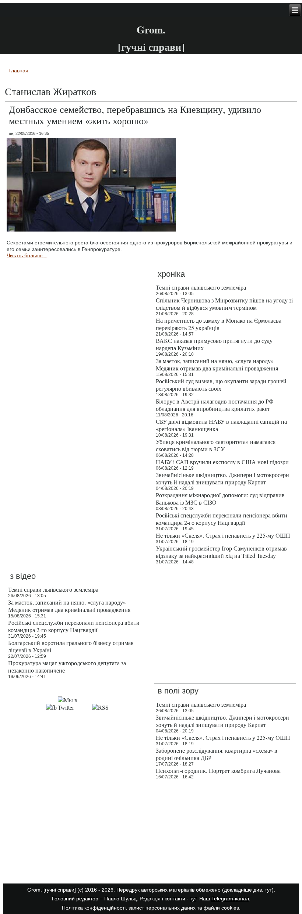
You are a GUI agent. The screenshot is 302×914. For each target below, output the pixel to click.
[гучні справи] (59, 890)
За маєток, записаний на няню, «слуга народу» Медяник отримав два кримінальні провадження (217, 364)
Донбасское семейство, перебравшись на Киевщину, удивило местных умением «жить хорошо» (135, 115)
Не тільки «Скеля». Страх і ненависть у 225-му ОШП (223, 535)
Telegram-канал (230, 899)
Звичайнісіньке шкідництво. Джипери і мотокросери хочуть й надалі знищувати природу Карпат (222, 478)
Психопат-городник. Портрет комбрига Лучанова (218, 770)
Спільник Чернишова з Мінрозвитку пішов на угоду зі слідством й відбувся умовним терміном (224, 303)
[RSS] (100, 707)
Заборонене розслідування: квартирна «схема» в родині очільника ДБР (216, 753)
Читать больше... (27, 255)
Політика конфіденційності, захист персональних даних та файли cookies (150, 908)
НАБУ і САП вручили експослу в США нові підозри (222, 462)
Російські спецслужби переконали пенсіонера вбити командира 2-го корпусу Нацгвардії (221, 518)
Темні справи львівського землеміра (201, 287)
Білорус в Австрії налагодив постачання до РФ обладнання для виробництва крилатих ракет (215, 404)
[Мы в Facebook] (51, 707)
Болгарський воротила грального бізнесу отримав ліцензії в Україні (71, 646)
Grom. (151, 29)
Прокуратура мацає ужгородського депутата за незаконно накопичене (67, 666)
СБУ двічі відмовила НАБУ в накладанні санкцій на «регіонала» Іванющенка (221, 425)
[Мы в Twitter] (74, 707)
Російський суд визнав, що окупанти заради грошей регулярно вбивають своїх (221, 384)
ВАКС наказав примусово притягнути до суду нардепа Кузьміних (214, 344)
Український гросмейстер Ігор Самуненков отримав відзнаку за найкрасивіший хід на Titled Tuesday (221, 551)
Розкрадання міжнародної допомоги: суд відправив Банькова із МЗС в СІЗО (220, 498)
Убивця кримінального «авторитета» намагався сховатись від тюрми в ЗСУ (215, 445)
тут (268, 890)
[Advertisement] (77, 832)
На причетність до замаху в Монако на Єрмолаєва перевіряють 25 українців (218, 323)
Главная (18, 71)
